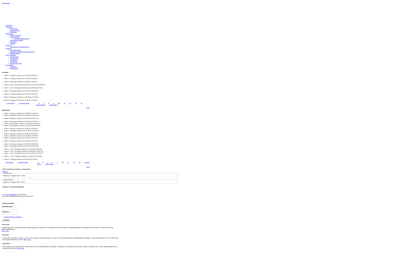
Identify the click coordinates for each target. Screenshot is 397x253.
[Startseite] (6, 3)
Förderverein (14, 57)
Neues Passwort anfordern (13, 217)
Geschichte (13, 62)
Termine (8, 45)
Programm (9, 27)
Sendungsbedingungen (21, 38)
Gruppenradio (14, 37)
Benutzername (7, 206)
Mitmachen (9, 34)
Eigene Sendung (15, 35)
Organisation (14, 58)
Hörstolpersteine (15, 50)
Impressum (9, 65)
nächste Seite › (41, 105)
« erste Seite (10, 103)
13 (76, 103)
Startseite (9, 25)
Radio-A (5, 171)
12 (70, 103)
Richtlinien (13, 32)
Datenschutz (14, 68)
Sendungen (14, 29)
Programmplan (15, 30)
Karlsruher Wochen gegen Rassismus (22, 52)
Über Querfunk (11, 55)
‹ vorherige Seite (23, 103)
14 (81, 103)
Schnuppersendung (16, 40)
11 (64, 103)
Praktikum (13, 42)
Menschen (13, 60)
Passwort (6, 212)
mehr (88, 108)
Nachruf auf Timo (15, 63)
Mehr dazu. (5, 231)
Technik (12, 43)
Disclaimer (13, 67)
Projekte (8, 48)
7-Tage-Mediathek (11, 194)
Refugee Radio (15, 53)
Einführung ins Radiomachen (19, 47)
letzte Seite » (54, 105)
